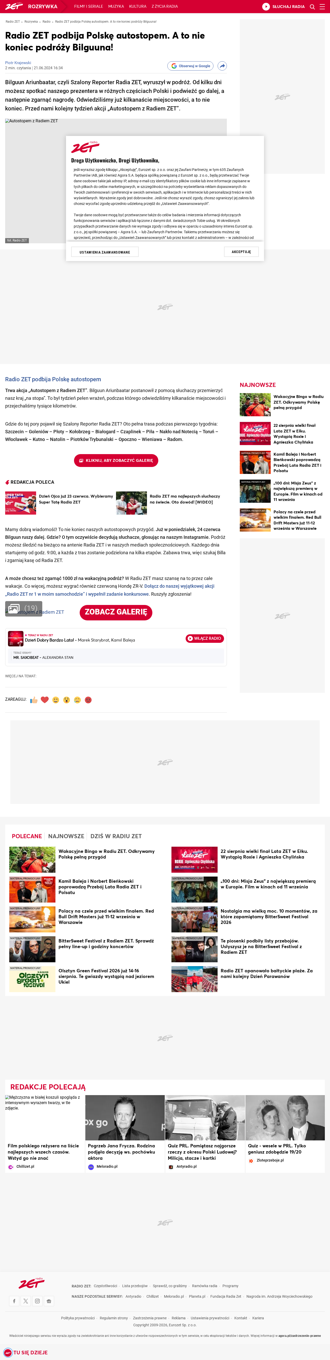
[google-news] (49, 1301)
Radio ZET (13, 21)
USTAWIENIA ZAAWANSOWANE (105, 252)
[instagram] (37, 1301)
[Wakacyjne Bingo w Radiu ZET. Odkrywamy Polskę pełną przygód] (255, 405)
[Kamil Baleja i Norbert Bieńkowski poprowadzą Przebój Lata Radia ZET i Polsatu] (255, 463)
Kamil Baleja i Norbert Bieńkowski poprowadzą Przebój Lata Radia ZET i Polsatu (100, 887)
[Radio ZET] (14, 7)
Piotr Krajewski (18, 63)
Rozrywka (42, 6)
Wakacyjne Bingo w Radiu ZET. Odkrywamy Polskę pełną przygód (299, 402)
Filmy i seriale (88, 6)
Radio (47, 21)
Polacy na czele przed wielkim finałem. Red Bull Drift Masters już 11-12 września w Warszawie (106, 917)
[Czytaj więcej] (20, 503)
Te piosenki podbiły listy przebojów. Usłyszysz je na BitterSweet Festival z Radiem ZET (261, 947)
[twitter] (26, 1301)
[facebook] (14, 1301)
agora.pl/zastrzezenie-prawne (299, 1336)
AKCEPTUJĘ (241, 252)
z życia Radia (165, 6)
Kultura (137, 6)
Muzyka (116, 6)
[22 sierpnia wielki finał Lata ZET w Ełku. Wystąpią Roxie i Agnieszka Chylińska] (255, 434)
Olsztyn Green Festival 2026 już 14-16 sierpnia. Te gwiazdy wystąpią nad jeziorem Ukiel (106, 977)
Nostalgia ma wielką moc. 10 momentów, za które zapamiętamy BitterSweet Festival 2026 (269, 917)
